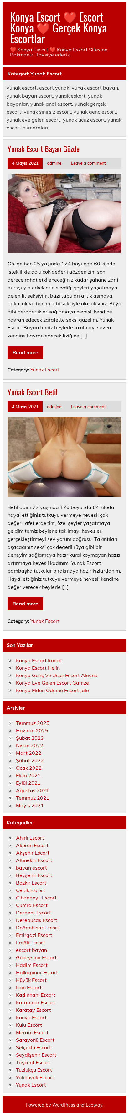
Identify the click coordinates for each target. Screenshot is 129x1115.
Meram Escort (32, 1032)
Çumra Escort (32, 905)
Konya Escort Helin (38, 668)
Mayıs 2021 (30, 805)
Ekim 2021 (28, 775)
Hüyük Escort (31, 980)
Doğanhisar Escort (37, 927)
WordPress (63, 1105)
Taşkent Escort (33, 1062)
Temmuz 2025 (32, 723)
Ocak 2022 (29, 768)
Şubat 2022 (30, 760)
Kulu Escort (29, 1025)
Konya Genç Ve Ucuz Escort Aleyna (57, 675)
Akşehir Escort (32, 853)
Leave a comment (88, 163)
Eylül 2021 (28, 783)
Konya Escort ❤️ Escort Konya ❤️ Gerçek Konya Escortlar (58, 27)
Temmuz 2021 (32, 798)
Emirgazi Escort (34, 935)
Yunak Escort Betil (33, 391)
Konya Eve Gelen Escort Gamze (52, 683)
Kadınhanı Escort (35, 995)
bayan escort (31, 868)
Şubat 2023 (30, 738)
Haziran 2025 (32, 730)
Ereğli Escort (30, 942)
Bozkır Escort (31, 883)
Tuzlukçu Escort (34, 1070)
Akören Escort (32, 845)
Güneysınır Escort (36, 957)
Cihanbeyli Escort (36, 897)
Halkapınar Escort (37, 972)
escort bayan (31, 950)
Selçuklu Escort (33, 1047)
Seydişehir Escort (36, 1055)
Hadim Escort (32, 965)
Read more (25, 352)
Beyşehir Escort (34, 875)
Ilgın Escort (29, 987)
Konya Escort (31, 1017)
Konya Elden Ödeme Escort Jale (52, 690)
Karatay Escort (33, 1010)
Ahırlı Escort (30, 838)
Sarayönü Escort (35, 1040)
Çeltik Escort (30, 890)
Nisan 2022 (29, 745)
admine (54, 163)
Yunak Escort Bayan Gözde (44, 148)
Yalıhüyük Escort (35, 1077)
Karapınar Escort (35, 1002)
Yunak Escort (44, 370)
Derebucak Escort (36, 920)
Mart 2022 (28, 753)
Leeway (94, 1105)
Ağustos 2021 (32, 790)
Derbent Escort (33, 912)
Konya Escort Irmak (38, 660)
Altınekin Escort (34, 860)
